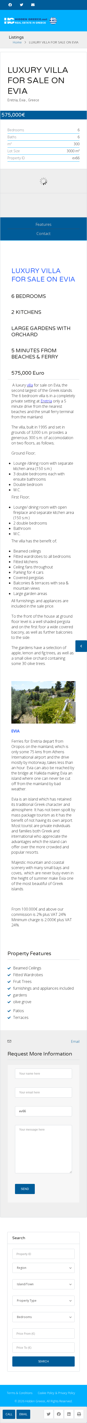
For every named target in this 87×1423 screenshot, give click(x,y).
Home (17, 42)
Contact (43, 233)
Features (43, 224)
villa (30, 385)
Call (9, 1414)
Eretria (46, 401)
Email (23, 1414)
